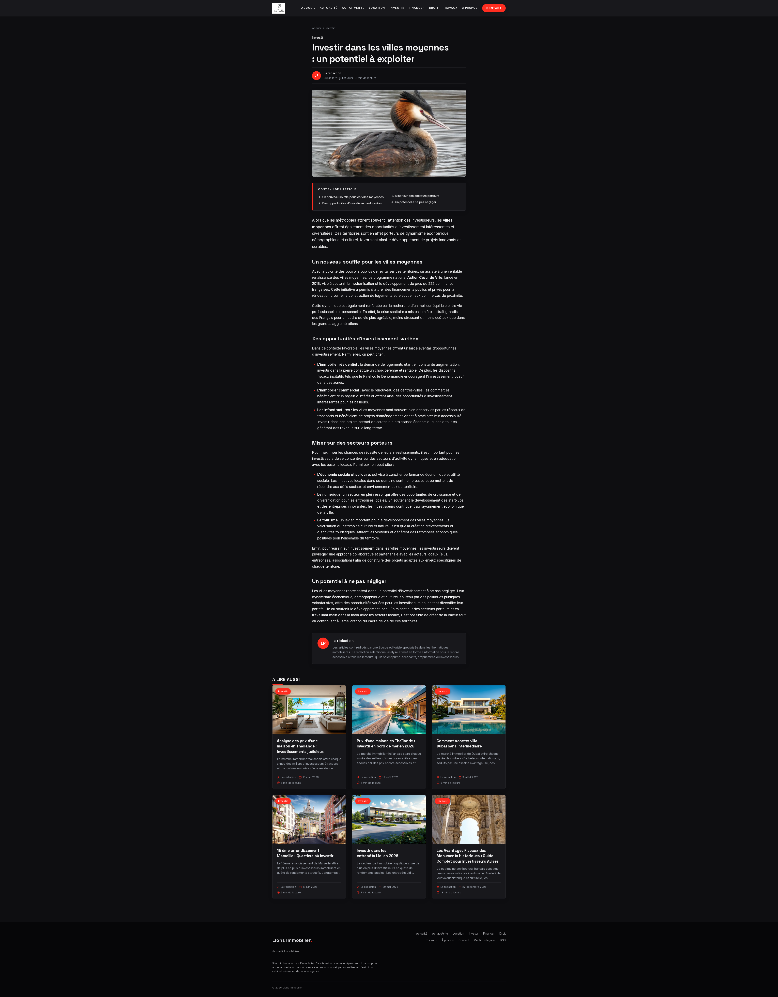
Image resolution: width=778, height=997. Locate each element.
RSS (503, 940)
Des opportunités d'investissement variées (352, 203)
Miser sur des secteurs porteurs (417, 195)
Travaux (450, 7)
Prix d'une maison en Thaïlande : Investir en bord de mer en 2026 (386, 743)
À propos (470, 7)
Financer (417, 7)
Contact (494, 8)
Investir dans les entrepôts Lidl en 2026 (377, 853)
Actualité (329, 7)
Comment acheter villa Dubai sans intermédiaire (459, 743)
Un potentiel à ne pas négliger (415, 202)
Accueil (308, 7)
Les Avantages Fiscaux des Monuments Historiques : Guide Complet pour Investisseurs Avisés (468, 856)
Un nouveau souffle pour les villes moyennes (353, 197)
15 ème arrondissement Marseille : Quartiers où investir (305, 853)
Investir (397, 7)
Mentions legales (485, 940)
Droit (434, 7)
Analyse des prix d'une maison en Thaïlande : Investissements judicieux (300, 746)
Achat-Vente (353, 7)
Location (377, 7)
